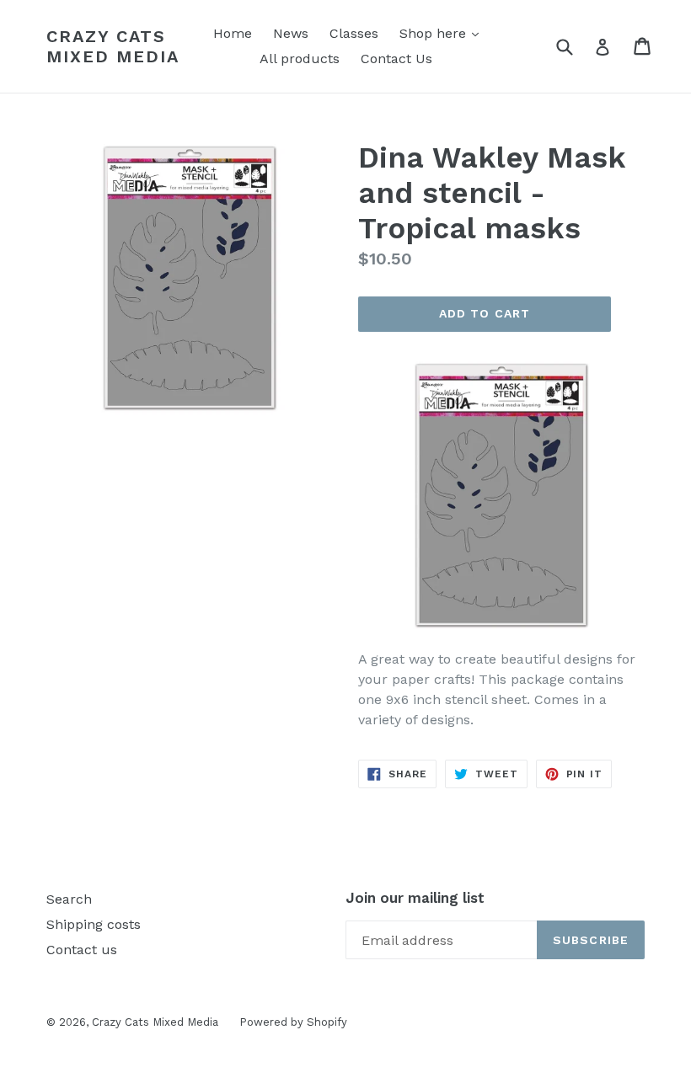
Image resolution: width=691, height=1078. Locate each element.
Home (232, 33)
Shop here (443, 32)
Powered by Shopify (293, 1022)
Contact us (81, 950)
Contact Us (396, 59)
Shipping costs (93, 924)
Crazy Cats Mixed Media (112, 46)
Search (69, 899)
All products (300, 59)
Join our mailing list (415, 897)
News (290, 33)
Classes (353, 33)
